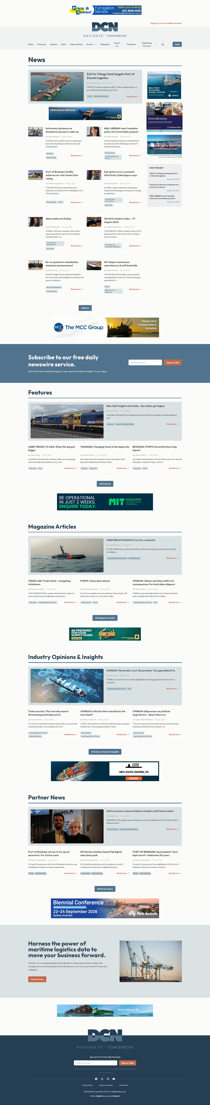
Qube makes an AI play (58, 218)
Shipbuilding (51, 157)
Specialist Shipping (54, 287)
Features (41, 44)
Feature (110, 424)
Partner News (112, 829)
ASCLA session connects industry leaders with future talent (140, 811)
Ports (90, 96)
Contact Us (123, 1085)
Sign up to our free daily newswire (166, 23)
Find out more (37, 979)
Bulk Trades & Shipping (110, 291)
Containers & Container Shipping (112, 246)
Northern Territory (101, 96)
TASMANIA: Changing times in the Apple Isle (104, 446)
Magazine (105, 44)
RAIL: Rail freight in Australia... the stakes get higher (135, 405)
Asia (40, 468)
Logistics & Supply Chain (125, 424)
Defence (50, 153)
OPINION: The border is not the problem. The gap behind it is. (140, 670)
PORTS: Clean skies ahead (95, 580)
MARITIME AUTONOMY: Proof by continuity (130, 540)
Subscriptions (76, 44)
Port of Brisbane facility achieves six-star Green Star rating (62, 175)
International (52, 291)
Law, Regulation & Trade (111, 157)
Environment (110, 153)
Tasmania (93, 468)
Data (63, 44)
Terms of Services (106, 1085)
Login (177, 44)
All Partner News (105, 889)
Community (85, 873)
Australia (108, 205)
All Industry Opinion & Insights (105, 752)
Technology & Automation (110, 200)
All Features (105, 484)
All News (85, 308)
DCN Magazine (134, 558)
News (30, 44)
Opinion (53, 44)
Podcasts (131, 44)
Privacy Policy (87, 1085)
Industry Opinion (35, 736)
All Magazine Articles (105, 618)
